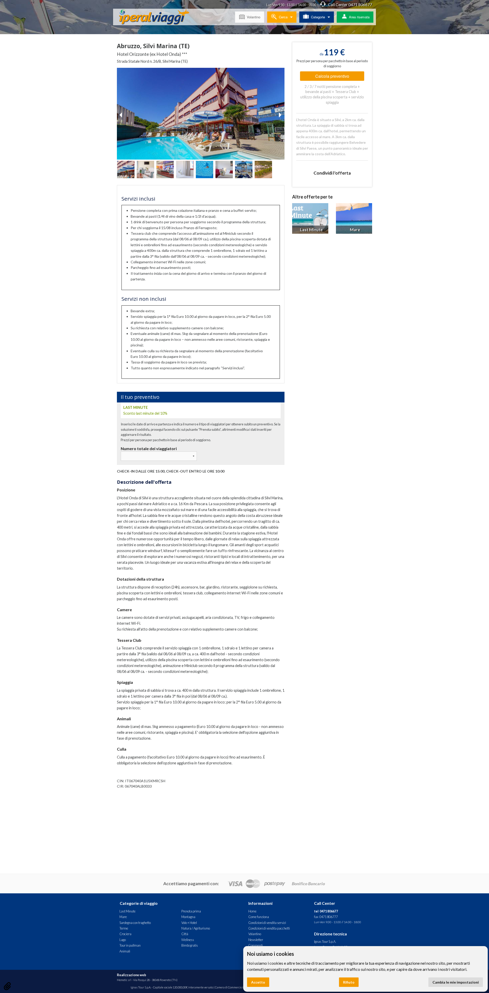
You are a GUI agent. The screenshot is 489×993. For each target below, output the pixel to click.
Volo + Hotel (189, 923)
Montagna (188, 917)
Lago (122, 940)
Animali (124, 951)
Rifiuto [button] (349, 982)
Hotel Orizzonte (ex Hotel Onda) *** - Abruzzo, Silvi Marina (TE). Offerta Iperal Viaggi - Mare (158, 17)
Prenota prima (191, 911)
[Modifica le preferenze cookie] (7, 986)
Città (184, 934)
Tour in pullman (130, 945)
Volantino (253, 17)
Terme (123, 928)
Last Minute (127, 911)
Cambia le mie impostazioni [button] (455, 982)
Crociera (125, 934)
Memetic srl (124, 980)
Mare (123, 917)
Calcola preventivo (332, 76)
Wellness (187, 940)
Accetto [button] (258, 982)
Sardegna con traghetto (135, 923)
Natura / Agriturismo (195, 928)
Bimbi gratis (189, 945)
